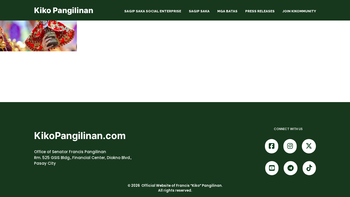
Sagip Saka (199, 11)
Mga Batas (227, 11)
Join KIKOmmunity (299, 11)
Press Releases (260, 11)
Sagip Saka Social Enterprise (152, 11)
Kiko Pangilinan (63, 10)
